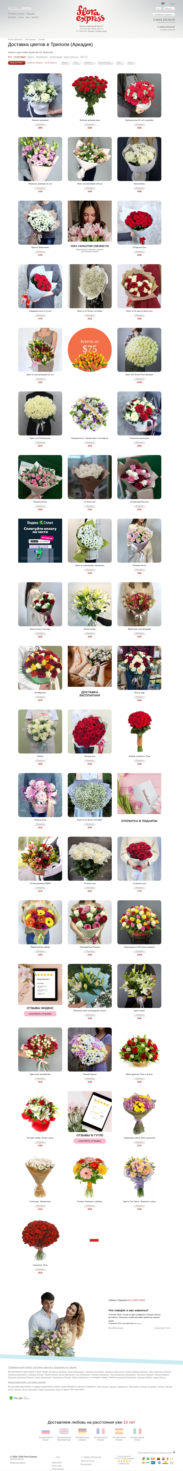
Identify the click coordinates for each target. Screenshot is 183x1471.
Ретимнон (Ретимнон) (17, 1374)
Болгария (152, 1387)
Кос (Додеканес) (83, 1374)
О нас (20, 17)
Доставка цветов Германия (82, 1438)
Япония (17, 1389)
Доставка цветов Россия (45, 1438)
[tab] (10, 57)
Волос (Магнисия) (67, 1374)
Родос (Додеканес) (76, 1372)
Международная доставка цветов (27, 1382)
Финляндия (134, 1387)
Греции (91, 31)
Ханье (139, 1323)
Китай (10, 1389)
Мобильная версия (17, 1463)
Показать (40, 124)
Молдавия (32, 1389)
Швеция (113, 1387)
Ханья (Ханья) (159, 1377)
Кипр (58, 1389)
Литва (41, 1389)
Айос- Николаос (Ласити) (160, 1372)
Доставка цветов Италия (137, 1438)
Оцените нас (124, 1463)
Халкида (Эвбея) (144, 1377)
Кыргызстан (50, 1389)
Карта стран (57, 1466)
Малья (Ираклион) (80, 1377)
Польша (143, 1387)
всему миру (101, 31)
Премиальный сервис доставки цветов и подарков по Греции (42, 1367)
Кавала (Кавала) (162, 1374)
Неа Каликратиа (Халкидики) (123, 1374)
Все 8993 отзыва (116, 1328)
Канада (105, 1387)
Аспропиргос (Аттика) (61, 1377)
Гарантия (31, 13)
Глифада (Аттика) (36, 1374)
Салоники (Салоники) (94, 1372)
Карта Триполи (58, 1469)
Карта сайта (57, 1462)
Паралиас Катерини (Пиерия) (21, 1377)
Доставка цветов (17, 1459)
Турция (160, 1387)
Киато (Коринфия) (43, 1377)
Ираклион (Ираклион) (114, 1372)
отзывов (128, 1458)
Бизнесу (35, 17)
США (99, 1387)
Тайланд (168, 1387)
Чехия (24, 1389)
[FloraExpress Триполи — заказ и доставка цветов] (91, 13)
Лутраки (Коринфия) (100, 1374)
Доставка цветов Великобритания (64, 1438)
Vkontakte (53, 1457)
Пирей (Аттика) (51, 1374)
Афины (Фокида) (59, 1372)
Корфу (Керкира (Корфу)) (137, 1372)
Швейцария (123, 1387)
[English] (163, 3)
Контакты (12, 17)
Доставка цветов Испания (119, 1438)
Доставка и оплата (16, 13)
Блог (28, 17)
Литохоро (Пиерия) (145, 1374)
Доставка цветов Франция (100, 1438)
